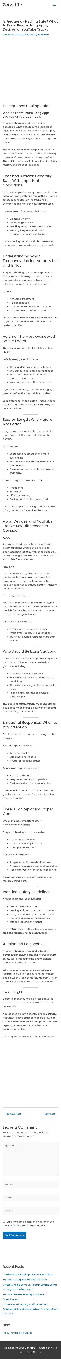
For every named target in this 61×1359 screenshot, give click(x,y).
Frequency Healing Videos (17, 1332)
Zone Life (12, 5)
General (31, 34)
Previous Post (12, 1113)
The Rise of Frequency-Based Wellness (25, 1279)
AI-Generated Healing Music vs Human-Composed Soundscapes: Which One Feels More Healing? (30, 1309)
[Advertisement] (30, 72)
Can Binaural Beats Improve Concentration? (28, 1274)
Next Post (51, 1113)
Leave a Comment (13, 34)
